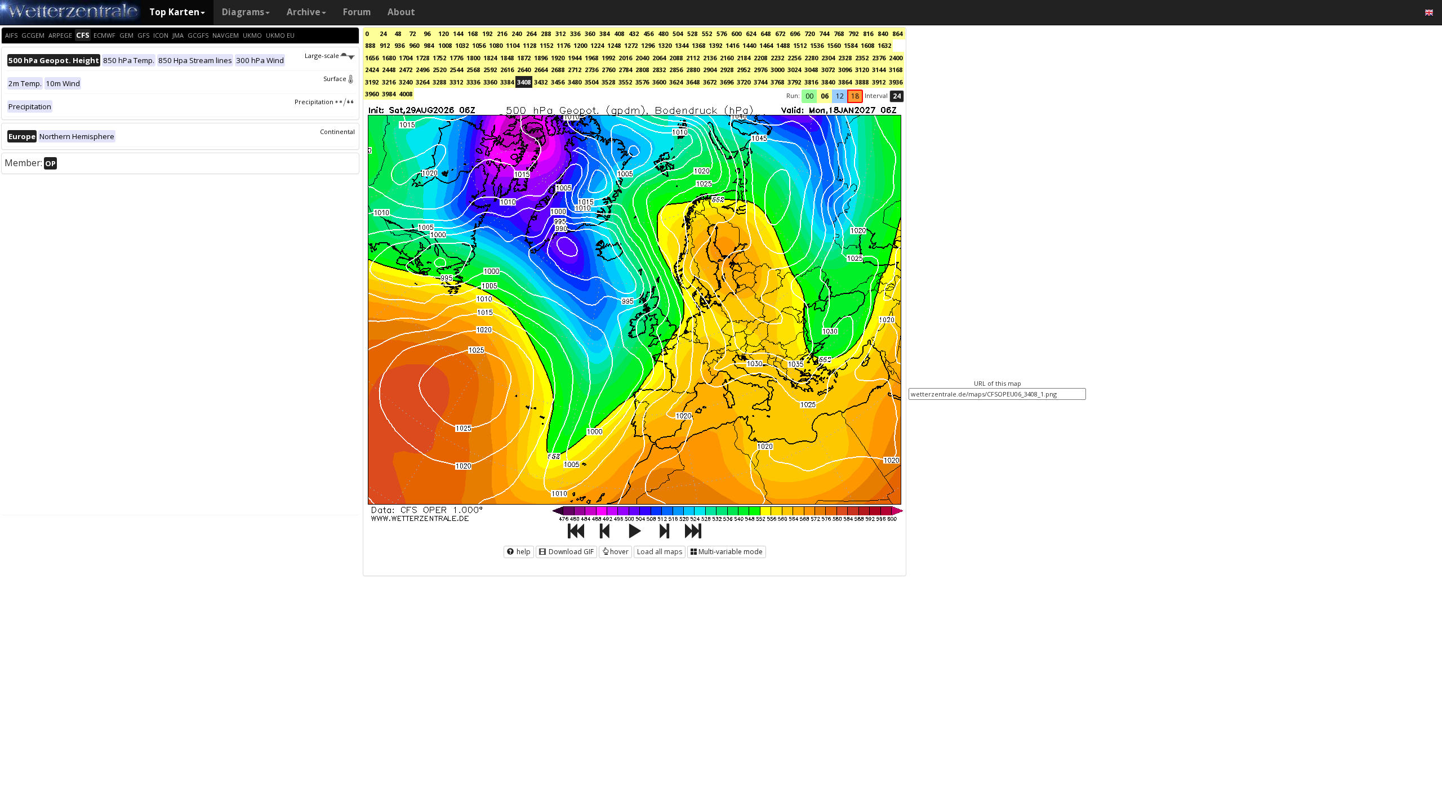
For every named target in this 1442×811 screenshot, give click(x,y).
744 (824, 33)
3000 (777, 69)
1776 (456, 58)
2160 (726, 58)
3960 (372, 94)
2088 (676, 58)
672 (780, 33)
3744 (760, 82)
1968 (591, 58)
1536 (817, 45)
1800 (473, 58)
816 (868, 33)
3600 (659, 82)
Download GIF (570, 551)
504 (678, 33)
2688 (557, 69)
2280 (811, 58)
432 (634, 33)
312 (560, 33)
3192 (372, 82)
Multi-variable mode (730, 551)
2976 (760, 69)
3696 (726, 82)
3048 (811, 69)
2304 (828, 58)
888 (370, 45)
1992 (608, 58)
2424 (372, 69)
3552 (625, 82)
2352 (862, 58)
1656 (372, 58)
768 (839, 33)
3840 (828, 82)
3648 (693, 82)
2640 (524, 69)
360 (590, 33)
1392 (715, 45)
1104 (512, 45)
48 (397, 33)
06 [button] (825, 96)
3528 (608, 82)
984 (429, 45)
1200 (580, 45)
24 (383, 33)
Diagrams (243, 12)
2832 (659, 69)
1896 (541, 58)
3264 (422, 82)
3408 (524, 82)
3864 (845, 82)
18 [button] (855, 96)
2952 (743, 69)
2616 (507, 69)
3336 (473, 82)
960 (414, 45)
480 (663, 33)
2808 (642, 69)
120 (443, 33)
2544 (456, 69)
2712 (574, 69)
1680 (388, 58)
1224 (597, 45)
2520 (439, 69)
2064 (659, 58)
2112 (693, 58)
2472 (405, 69)
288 (546, 33)
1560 (833, 45)
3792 (794, 82)
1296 (648, 45)
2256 (794, 58)
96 (427, 33)
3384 (507, 82)
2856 (676, 69)
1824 (490, 58)
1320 (664, 45)
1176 (563, 45)
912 (385, 45)
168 (473, 33)
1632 (884, 45)
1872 (524, 58)
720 (809, 33)
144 (458, 33)
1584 (850, 45)
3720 (743, 82)
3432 (541, 82)
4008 (405, 94)
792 (853, 33)
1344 (681, 45)
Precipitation (314, 101)
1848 (507, 58)
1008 (445, 45)
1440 (749, 45)
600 (736, 33)
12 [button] (840, 96)
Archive (304, 12)
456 (648, 33)
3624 (676, 82)
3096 (845, 69)
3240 (405, 82)
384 (604, 33)
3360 (490, 82)
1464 (766, 45)
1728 (422, 58)
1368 (698, 45)
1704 (405, 58)
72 (412, 33)
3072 (828, 69)
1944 (574, 58)
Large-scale (322, 55)
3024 (794, 69)
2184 (743, 58)
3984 (388, 94)
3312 (456, 82)
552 (707, 33)
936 (399, 45)
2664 (541, 69)
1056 (479, 45)
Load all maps (659, 551)
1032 (462, 45)
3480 (574, 82)
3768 (777, 82)
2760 (608, 69)
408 (619, 33)
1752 (439, 58)
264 (531, 33)
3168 (895, 69)
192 (487, 33)
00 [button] (809, 96)
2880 (693, 69)
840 (883, 33)
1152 (546, 45)
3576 (642, 82)
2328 (845, 58)
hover (619, 551)
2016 (625, 58)
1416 (732, 45)
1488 (783, 45)
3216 (388, 82)
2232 (777, 58)
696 (795, 33)
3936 (895, 82)
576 (721, 33)
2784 (625, 69)
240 (516, 33)
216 (502, 33)
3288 (439, 82)
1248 (614, 45)
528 (692, 33)
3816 (811, 82)
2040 (642, 58)
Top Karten (174, 12)
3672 (709, 82)
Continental (337, 131)
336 (575, 33)
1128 (529, 45)
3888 (862, 82)
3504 (591, 82)
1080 (495, 45)
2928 (726, 69)
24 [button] (897, 96)
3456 (557, 82)
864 (897, 33)
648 (765, 33)
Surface (334, 78)
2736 (591, 69)
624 (751, 33)
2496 (422, 69)
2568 (473, 69)
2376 (878, 58)
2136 (709, 58)
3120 (862, 69)
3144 (878, 69)
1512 (800, 45)
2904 (709, 69)
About (401, 12)
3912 (878, 82)
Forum (357, 12)
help (523, 551)
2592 (490, 69)
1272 (631, 45)
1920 (557, 58)
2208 (760, 58)
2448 (388, 69)
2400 (895, 58)
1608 (867, 45)
